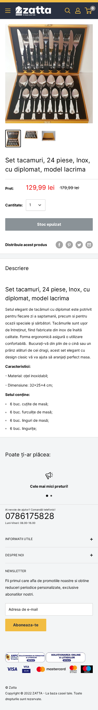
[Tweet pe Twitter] (79, 244)
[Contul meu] (77, 11)
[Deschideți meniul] (7, 11)
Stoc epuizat (49, 224)
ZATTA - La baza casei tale (52, 693)
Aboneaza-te (25, 624)
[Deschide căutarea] (68, 11)
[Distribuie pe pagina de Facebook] (59, 244)
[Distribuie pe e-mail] (89, 244)
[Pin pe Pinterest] (69, 244)
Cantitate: (14, 205)
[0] (88, 11)
